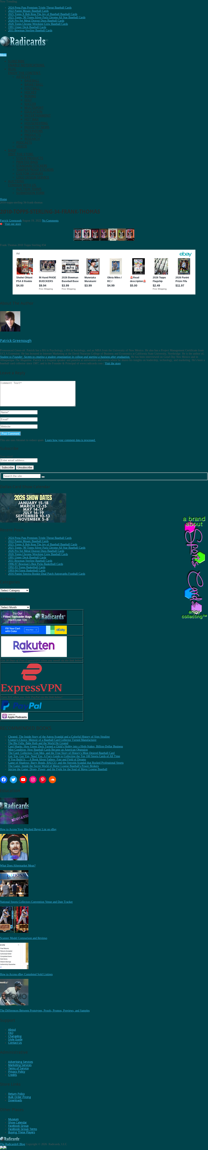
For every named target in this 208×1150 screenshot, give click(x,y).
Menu (3, 54)
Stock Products (29, 158)
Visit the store (113, 363)
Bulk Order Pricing (19, 1097)
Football (32, 88)
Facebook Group (18, 1125)
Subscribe (26, 63)
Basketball (33, 85)
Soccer (30, 104)
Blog (24, 71)
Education (33, 112)
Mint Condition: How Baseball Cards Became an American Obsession (48, 749)
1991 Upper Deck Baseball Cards (27, 27)
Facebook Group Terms (22, 1129)
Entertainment (37, 116)
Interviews (33, 131)
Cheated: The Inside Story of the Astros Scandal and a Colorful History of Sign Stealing (59, 736)
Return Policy (16, 1093)
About (12, 1029)
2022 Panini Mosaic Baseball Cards (28, 10)
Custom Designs (29, 174)
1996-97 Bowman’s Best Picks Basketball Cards (35, 564)
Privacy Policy (16, 1071)
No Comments (50, 220)
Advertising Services (20, 1061)
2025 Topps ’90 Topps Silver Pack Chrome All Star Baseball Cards (46, 17)
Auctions (22, 183)
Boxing (30, 96)
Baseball (31, 81)
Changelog (15, 1036)
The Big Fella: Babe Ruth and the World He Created (38, 743)
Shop (21, 152)
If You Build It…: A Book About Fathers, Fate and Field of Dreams (47, 759)
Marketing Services (19, 1065)
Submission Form (30, 193)
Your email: (7, 456)
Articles (23, 77)
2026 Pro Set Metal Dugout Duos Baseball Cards (36, 20)
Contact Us (15, 1042)
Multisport (34, 108)
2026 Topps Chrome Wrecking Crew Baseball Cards (38, 23)
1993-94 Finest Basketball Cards (26, 570)
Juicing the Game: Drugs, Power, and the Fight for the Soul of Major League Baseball (57, 769)
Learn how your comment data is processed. (70, 440)
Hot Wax (31, 119)
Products (32, 135)
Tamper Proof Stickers (35, 170)
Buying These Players (21, 1132)
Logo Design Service (32, 177)
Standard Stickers (31, 166)
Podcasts (24, 143)
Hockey (30, 92)
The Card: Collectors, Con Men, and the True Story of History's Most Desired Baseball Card (61, 753)
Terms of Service (18, 1068)
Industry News (36, 127)
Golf (28, 100)
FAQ (10, 1033)
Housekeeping (36, 123)
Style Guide (15, 1039)
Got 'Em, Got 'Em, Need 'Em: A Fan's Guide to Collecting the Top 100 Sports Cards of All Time (64, 756)
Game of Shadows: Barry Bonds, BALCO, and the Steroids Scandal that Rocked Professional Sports (66, 762)
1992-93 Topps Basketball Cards (26, 567)
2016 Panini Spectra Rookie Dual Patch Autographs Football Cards (46, 573)
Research (32, 139)
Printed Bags (27, 162)
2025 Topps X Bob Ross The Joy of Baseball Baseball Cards (42, 14)
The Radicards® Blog (12, 1144)
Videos (21, 146)
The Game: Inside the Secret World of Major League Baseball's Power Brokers (53, 766)
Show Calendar (17, 1122)
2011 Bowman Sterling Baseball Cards (30, 30)
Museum (13, 1119)
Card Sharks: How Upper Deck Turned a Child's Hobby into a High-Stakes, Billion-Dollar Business (65, 746)
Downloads (15, 1100)
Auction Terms (28, 189)
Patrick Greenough (11, 220)
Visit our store (13, 223)
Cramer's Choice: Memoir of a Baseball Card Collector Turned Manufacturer (52, 739)
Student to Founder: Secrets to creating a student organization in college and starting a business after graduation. (65, 356)
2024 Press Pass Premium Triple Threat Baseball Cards (40, 7)
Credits (12, 1074)
